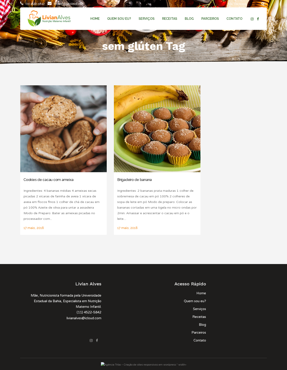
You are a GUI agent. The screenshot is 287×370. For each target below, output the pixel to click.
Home (201, 293)
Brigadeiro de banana (134, 180)
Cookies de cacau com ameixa (48, 180)
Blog (202, 325)
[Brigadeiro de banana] (157, 128)
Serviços (199, 309)
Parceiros (198, 332)
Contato (200, 340)
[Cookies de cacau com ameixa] (63, 128)
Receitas (199, 317)
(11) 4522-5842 (35, 3)
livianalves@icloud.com (69, 3)
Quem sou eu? (195, 301)
